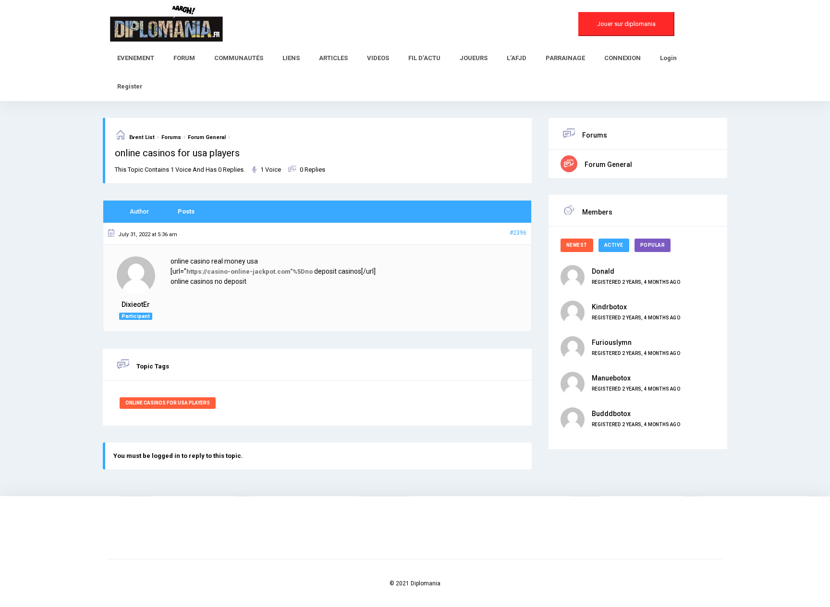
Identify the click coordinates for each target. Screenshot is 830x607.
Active (613, 245)
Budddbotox (611, 413)
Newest (576, 245)
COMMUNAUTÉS (238, 58)
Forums (171, 137)
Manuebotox (611, 378)
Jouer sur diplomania (626, 23)
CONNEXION (622, 58)
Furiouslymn (612, 342)
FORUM (184, 58)
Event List (142, 137)
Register (130, 86)
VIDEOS (378, 58)
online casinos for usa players (167, 402)
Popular (652, 245)
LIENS (291, 58)
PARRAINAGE (565, 58)
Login (668, 58)
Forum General (207, 137)
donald (603, 271)
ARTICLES (333, 58)
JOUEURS (474, 58)
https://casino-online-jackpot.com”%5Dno (249, 271)
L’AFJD (516, 58)
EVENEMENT (135, 58)
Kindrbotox (609, 307)
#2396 (518, 232)
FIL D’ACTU (424, 58)
